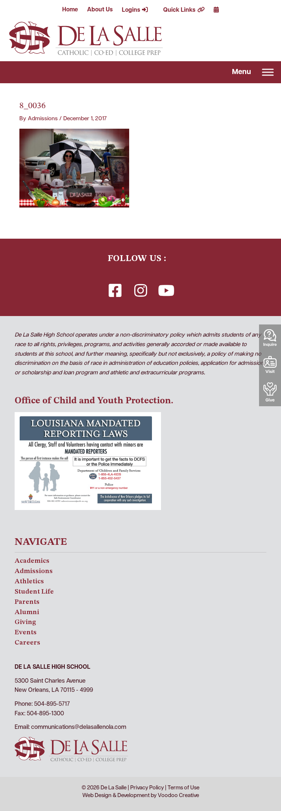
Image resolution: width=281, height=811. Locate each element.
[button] (115, 290)
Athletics (29, 581)
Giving (25, 622)
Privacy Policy (147, 788)
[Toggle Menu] (268, 72)
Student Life (34, 591)
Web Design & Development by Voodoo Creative (140, 796)
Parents (27, 602)
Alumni (27, 612)
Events (26, 632)
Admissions (34, 571)
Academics (32, 561)
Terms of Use (183, 788)
